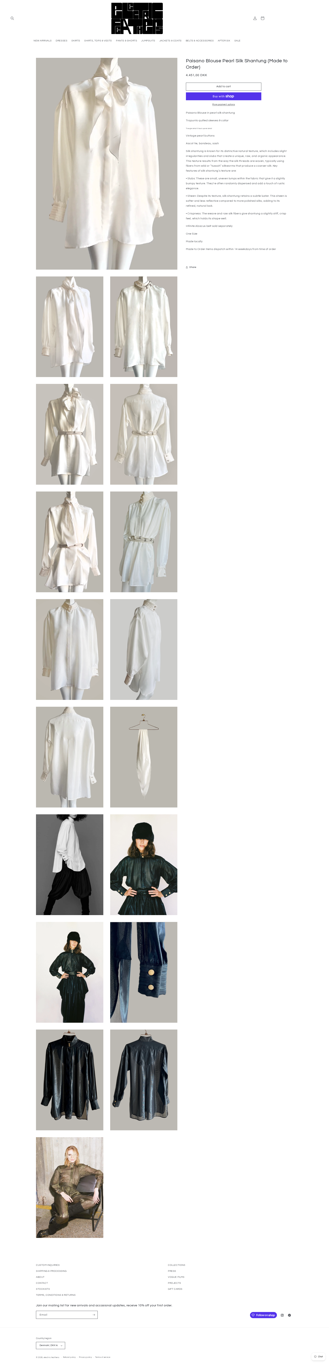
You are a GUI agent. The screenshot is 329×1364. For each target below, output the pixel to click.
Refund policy (69, 1357)
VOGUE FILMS (176, 1277)
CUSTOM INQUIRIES (48, 1265)
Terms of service (102, 1357)
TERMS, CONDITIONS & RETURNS (56, 1295)
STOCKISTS (43, 1289)
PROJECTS (174, 1283)
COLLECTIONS (176, 1265)
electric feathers (51, 1357)
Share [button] (192, 267)
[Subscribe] (94, 1315)
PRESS (172, 1271)
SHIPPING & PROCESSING (51, 1271)
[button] (12, 18)
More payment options (223, 104)
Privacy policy (85, 1357)
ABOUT (40, 1277)
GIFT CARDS (175, 1289)
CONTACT (42, 1283)
